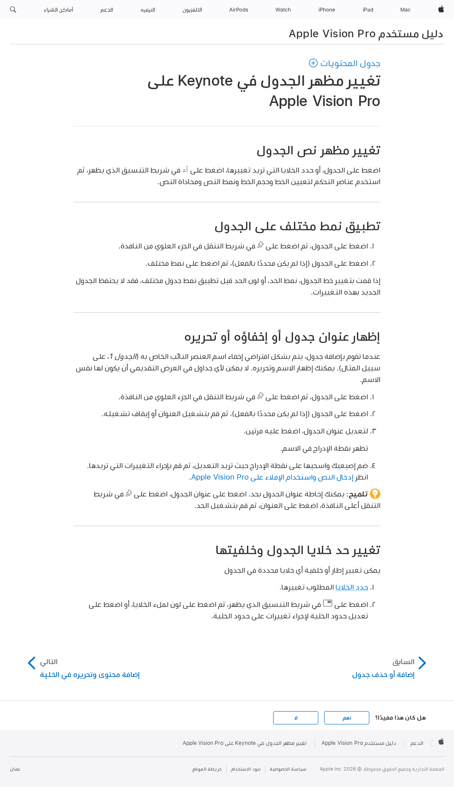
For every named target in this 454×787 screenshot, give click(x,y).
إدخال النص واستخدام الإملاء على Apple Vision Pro (272, 476)
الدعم (417, 743)
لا (295, 717)
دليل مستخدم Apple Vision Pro (366, 33)
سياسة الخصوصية (288, 769)
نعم (346, 717)
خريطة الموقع (207, 769)
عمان (15, 769)
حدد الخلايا (352, 586)
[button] (13, 10)
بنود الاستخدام (246, 769)
